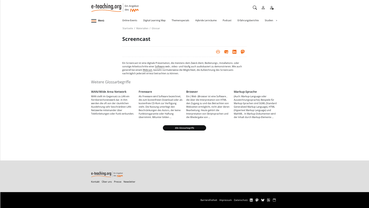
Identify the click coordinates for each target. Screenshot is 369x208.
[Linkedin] (251, 200)
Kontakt (95, 181)
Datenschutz (241, 200)
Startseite (128, 28)
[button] (106, 21)
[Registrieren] (272, 7)
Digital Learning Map (154, 20)
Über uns (107, 181)
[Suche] (255, 7)
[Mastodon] (257, 200)
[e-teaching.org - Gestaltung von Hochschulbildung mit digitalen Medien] (115, 6)
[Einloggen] (263, 7)
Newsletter (129, 181)
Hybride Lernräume (206, 20)
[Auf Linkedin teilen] (234, 51)
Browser (192, 92)
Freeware (145, 92)
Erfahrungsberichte (248, 20)
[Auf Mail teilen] (226, 51)
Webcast (147, 70)
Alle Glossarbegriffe (184, 128)
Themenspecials (180, 20)
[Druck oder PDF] (218, 51)
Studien (269, 20)
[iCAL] (274, 200)
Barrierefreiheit (208, 200)
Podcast (227, 20)
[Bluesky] (263, 200)
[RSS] (269, 200)
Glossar (156, 28)
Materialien (142, 28)
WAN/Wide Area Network (108, 92)
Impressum (225, 200)
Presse (117, 181)
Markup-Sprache (245, 92)
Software (160, 66)
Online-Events (129, 20)
